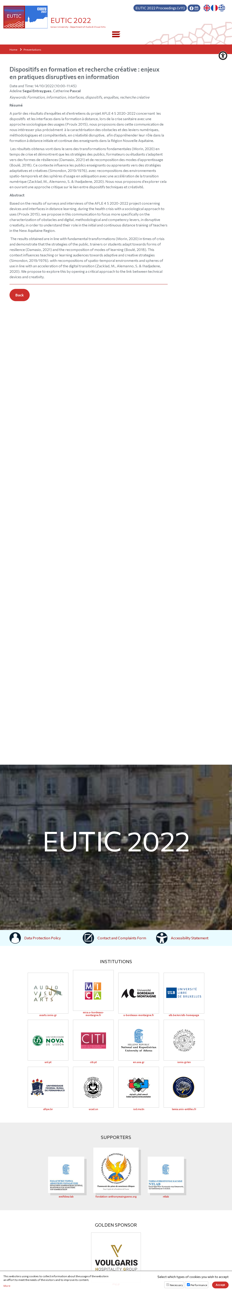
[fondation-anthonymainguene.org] (116, 1170)
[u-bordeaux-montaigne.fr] (138, 993)
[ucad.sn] (93, 1087)
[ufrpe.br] (48, 1087)
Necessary (176, 1285)
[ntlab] (165, 1174)
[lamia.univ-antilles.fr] (184, 1087)
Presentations (32, 49)
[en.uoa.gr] (138, 1040)
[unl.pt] (48, 1040)
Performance (199, 1285)
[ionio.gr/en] (184, 1040)
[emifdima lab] (66, 1174)
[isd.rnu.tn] (138, 1087)
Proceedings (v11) (160, 8)
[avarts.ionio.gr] (48, 993)
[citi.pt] (93, 1040)
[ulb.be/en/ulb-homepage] (184, 993)
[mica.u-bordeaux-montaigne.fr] (93, 990)
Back (19, 295)
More (6, 1285)
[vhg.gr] (116, 1257)
